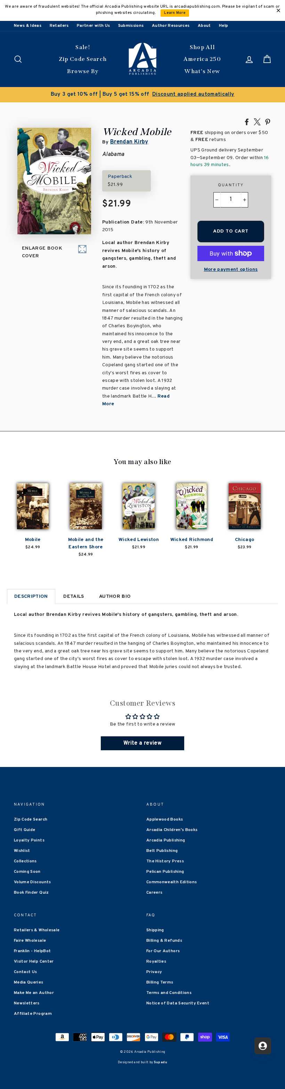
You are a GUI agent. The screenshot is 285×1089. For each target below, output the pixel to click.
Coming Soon (27, 872)
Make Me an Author (34, 993)
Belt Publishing (162, 851)
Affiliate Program (33, 1014)
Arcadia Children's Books (171, 830)
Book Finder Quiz (31, 892)
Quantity (231, 185)
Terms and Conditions (169, 993)
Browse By (83, 71)
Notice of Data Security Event (177, 1003)
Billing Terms (159, 982)
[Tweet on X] (257, 121)
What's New (202, 71)
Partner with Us (93, 26)
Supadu (160, 1062)
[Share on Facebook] (246, 121)
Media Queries (28, 982)
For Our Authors (163, 951)
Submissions (131, 26)
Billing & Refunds (164, 940)
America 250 (202, 59)
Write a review (142, 743)
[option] (142, 95)
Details (73, 597)
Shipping (155, 930)
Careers (154, 892)
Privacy (154, 972)
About (204, 26)
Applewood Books (164, 819)
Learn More (175, 13)
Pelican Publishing (165, 872)
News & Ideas (27, 26)
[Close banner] (278, 10)
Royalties (156, 961)
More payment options (231, 270)
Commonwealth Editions (171, 882)
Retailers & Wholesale (36, 930)
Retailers (59, 26)
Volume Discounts (32, 882)
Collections (25, 861)
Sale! (82, 47)
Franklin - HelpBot (32, 951)
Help (223, 26)
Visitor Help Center (34, 961)
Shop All (202, 47)
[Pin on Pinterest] (267, 121)
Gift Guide (24, 830)
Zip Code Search (83, 59)
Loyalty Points (29, 840)
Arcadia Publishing (165, 840)
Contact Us (25, 972)
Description (31, 597)
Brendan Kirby (129, 142)
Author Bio (115, 597)
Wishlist (22, 851)
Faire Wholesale (30, 940)
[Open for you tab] (262, 1045)
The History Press (165, 861)
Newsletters (27, 1003)
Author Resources (171, 26)
